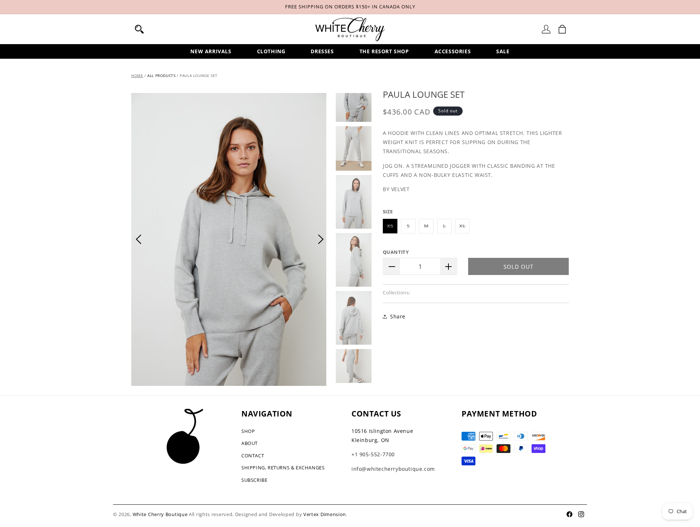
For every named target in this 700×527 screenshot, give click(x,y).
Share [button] (397, 316)
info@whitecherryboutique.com (393, 468)
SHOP (248, 431)
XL (464, 227)
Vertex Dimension (324, 514)
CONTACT (252, 455)
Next (321, 239)
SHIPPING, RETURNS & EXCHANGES (282, 467)
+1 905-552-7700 (373, 454)
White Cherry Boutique (160, 514)
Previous (138, 239)
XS (392, 227)
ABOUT (249, 443)
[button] (139, 29)
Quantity (396, 252)
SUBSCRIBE (254, 480)
